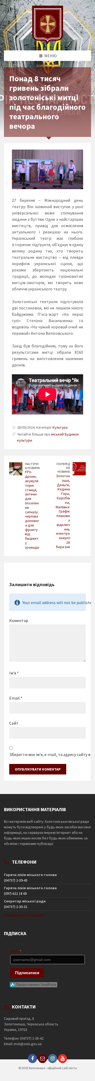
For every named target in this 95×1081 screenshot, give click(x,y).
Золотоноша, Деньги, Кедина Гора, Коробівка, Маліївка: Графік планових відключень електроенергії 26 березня (63, 511)
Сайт (13, 723)
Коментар (18, 620)
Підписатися (27, 972)
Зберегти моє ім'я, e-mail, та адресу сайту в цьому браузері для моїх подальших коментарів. (47, 754)
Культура (60, 427)
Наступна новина (32, 466)
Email (15, 698)
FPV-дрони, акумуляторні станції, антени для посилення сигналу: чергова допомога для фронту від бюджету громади (32, 510)
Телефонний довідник (24, 915)
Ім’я (14, 673)
